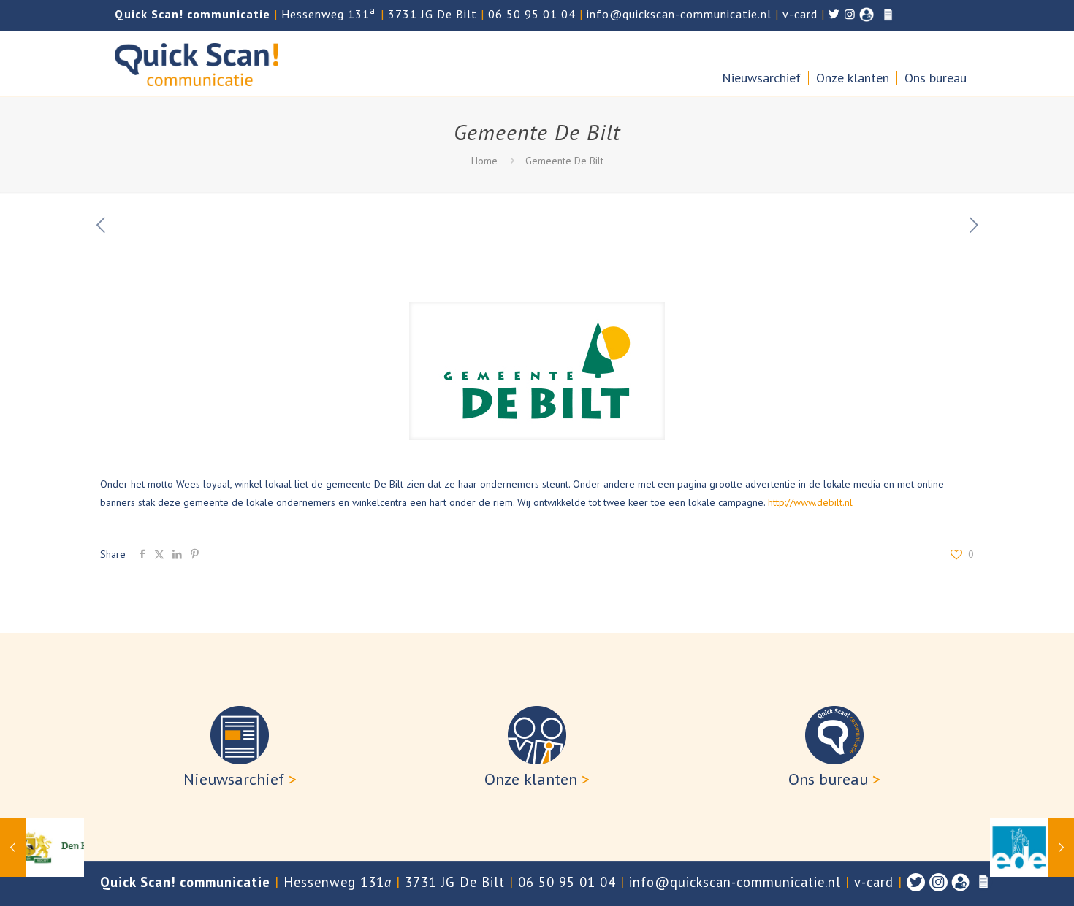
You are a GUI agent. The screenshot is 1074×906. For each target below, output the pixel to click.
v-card (800, 14)
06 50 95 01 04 (532, 14)
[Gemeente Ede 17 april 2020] (1032, 847)
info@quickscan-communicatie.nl (679, 14)
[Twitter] (916, 882)
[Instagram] (938, 882)
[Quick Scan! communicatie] (196, 63)
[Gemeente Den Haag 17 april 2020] (42, 847)
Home (484, 160)
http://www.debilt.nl (810, 502)
